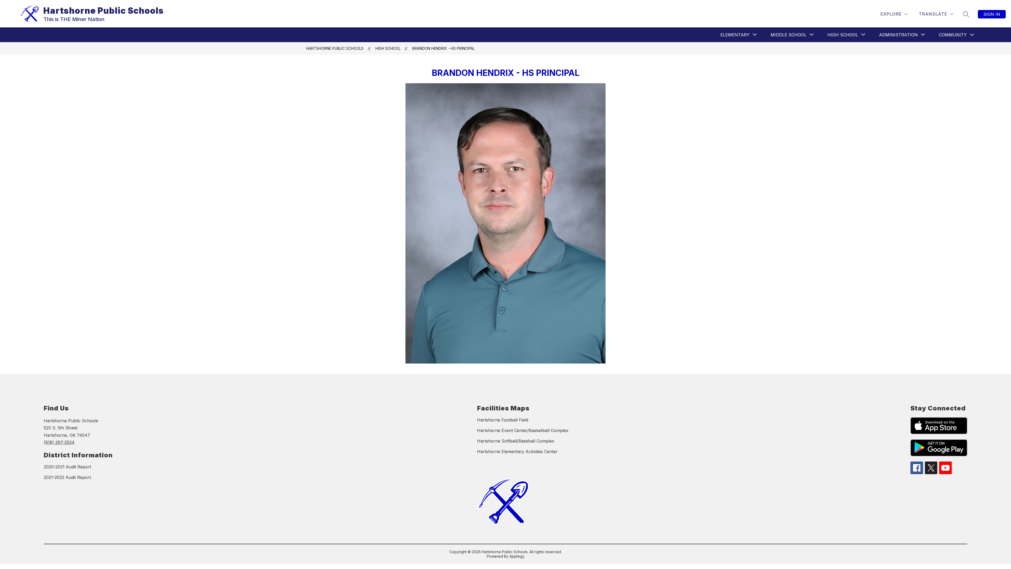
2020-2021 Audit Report (67, 466)
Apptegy (516, 556)
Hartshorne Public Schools (335, 48)
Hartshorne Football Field (502, 420)
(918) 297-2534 (59, 442)
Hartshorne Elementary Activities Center (517, 451)
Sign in (991, 14)
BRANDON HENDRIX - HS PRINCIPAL (443, 48)
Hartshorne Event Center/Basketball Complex (522, 430)
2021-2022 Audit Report (67, 477)
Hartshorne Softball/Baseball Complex (515, 441)
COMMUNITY (953, 34)
